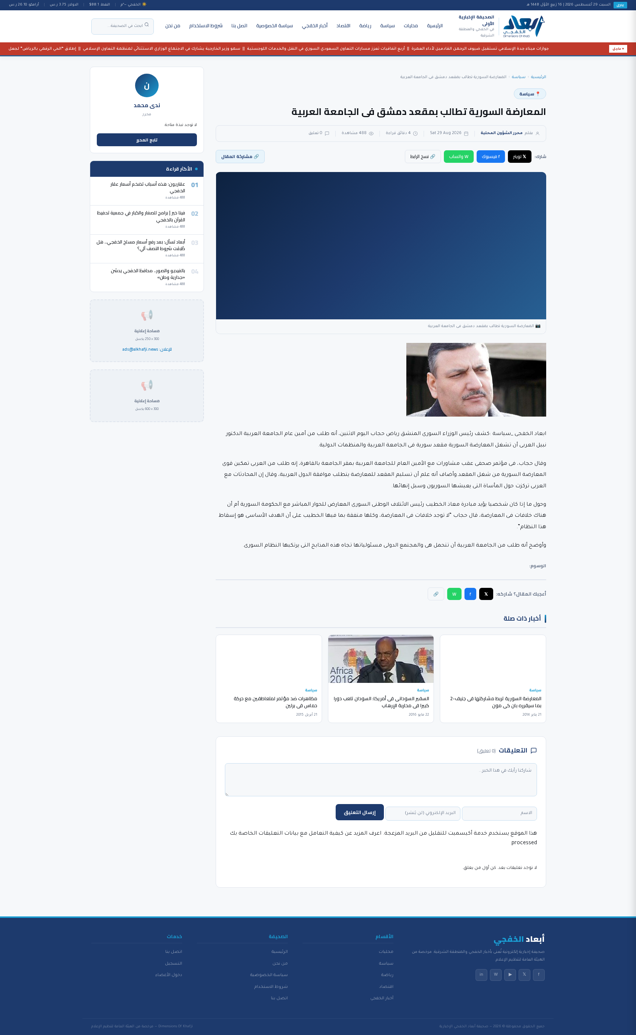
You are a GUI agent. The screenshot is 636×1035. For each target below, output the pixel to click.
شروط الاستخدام (206, 25)
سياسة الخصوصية (274, 25)
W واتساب (459, 156)
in (481, 975)
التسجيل (173, 964)
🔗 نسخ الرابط (422, 156)
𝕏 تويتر (519, 156)
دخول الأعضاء (168, 975)
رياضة (365, 25)
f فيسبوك (491, 156)
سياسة (387, 25)
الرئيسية (435, 25)
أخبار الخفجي (315, 25)
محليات (411, 25)
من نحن (172, 25)
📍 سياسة (530, 94)
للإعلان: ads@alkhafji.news (147, 349)
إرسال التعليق (360, 812)
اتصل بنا (239, 25)
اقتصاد (343, 25)
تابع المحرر (147, 140)
